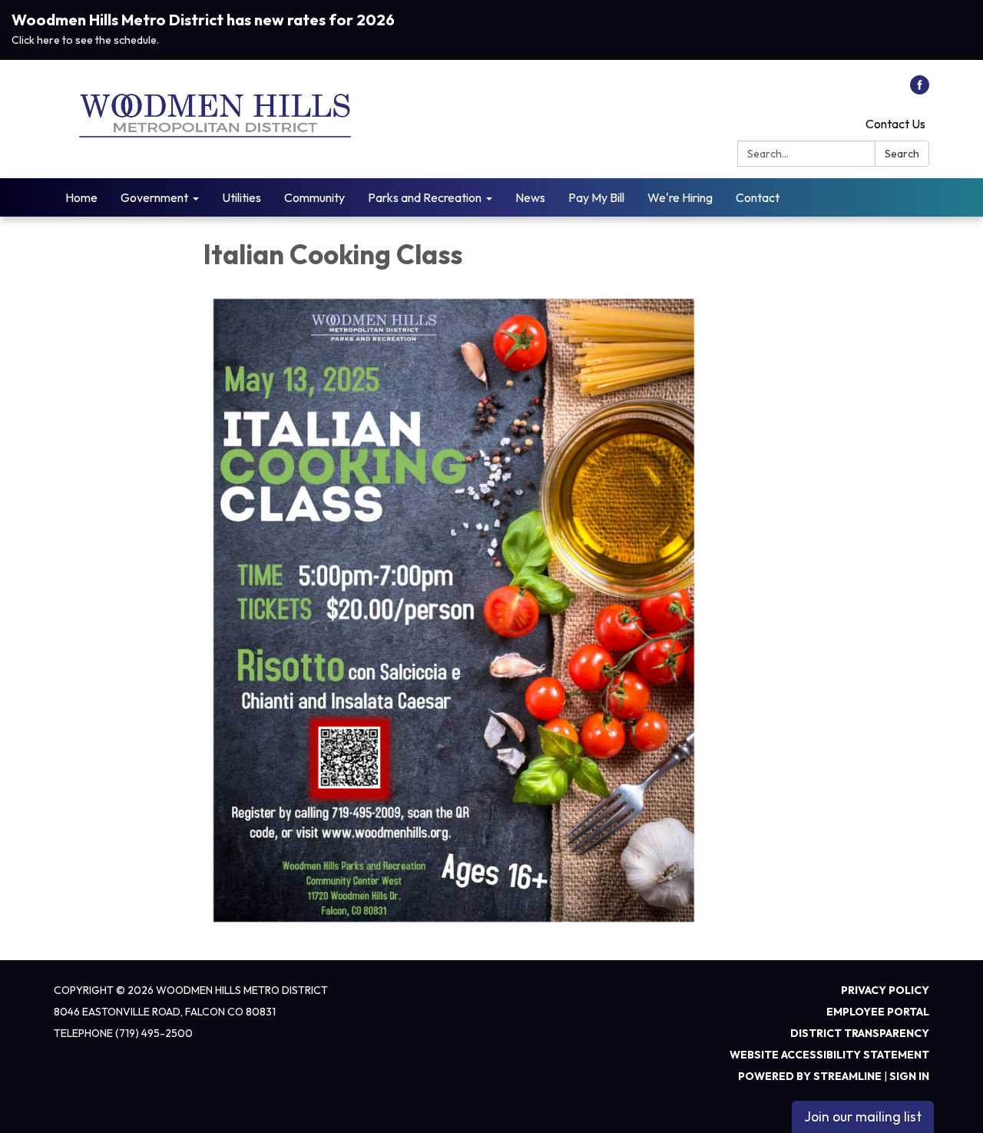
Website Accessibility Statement (829, 1055)
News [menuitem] (530, 197)
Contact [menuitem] (757, 197)
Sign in (909, 1076)
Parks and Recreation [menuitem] (425, 197)
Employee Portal (877, 1012)
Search (902, 154)
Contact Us (895, 123)
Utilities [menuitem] (241, 197)
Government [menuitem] (154, 197)
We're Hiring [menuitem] (680, 197)
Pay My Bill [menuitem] (596, 197)
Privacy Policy (885, 990)
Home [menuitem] (81, 197)
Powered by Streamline (810, 1076)
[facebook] (919, 90)
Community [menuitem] (314, 197)
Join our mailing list (863, 1116)
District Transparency (859, 1033)
